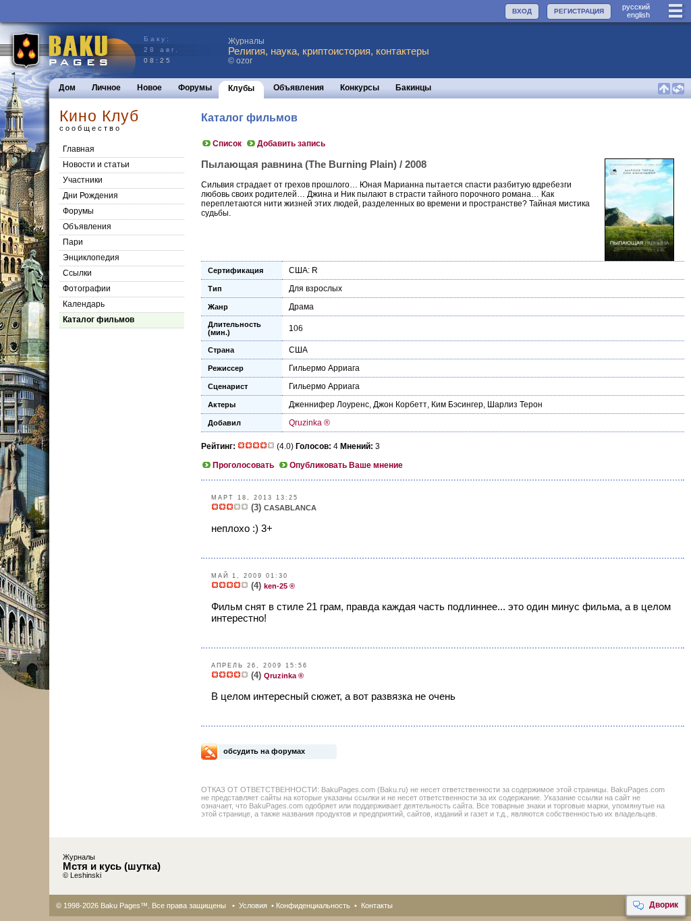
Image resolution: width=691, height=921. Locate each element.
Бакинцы (413, 87)
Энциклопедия (91, 257)
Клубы (241, 88)
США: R (303, 270)
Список (227, 143)
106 (296, 328)
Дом (67, 87)
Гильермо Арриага (324, 368)
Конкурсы (359, 87)
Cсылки (77, 273)
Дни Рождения (90, 195)
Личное (106, 87)
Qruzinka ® (309, 422)
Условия (253, 905)
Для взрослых (315, 288)
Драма (301, 306)
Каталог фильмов (98, 319)
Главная (78, 149)
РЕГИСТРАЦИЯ (579, 11)
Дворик (663, 905)
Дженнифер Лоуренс (329, 404)
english (638, 15)
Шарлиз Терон (515, 404)
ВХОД (522, 11)
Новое (149, 87)
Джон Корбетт (400, 404)
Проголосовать (243, 465)
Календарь (84, 304)
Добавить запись (291, 143)
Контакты (377, 905)
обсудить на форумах (264, 751)
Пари (73, 242)
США (298, 350)
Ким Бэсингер (457, 404)
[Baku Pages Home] (68, 50)
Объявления (298, 87)
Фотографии (87, 288)
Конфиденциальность (313, 905)
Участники (83, 180)
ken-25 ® (279, 586)
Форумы (195, 87)
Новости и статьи (96, 164)
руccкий (636, 7)
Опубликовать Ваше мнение (346, 465)
